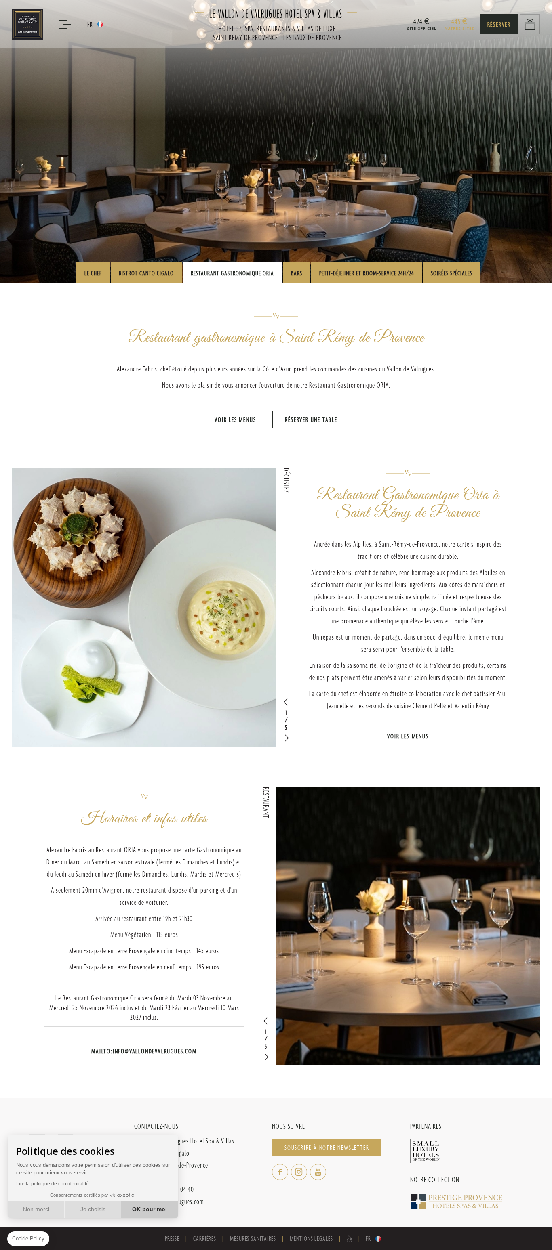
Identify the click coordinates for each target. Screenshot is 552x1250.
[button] (286, 702)
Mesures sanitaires (253, 1238)
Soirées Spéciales (451, 273)
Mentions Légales (311, 1238)
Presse (172, 1238)
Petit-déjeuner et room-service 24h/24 (366, 273)
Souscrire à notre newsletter (326, 1147)
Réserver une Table (311, 420)
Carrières (204, 1238)
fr (90, 24)
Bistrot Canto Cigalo (146, 273)
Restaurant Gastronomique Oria (232, 273)
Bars (296, 273)
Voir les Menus (235, 420)
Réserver (499, 24)
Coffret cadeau (530, 24)
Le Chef (93, 273)
